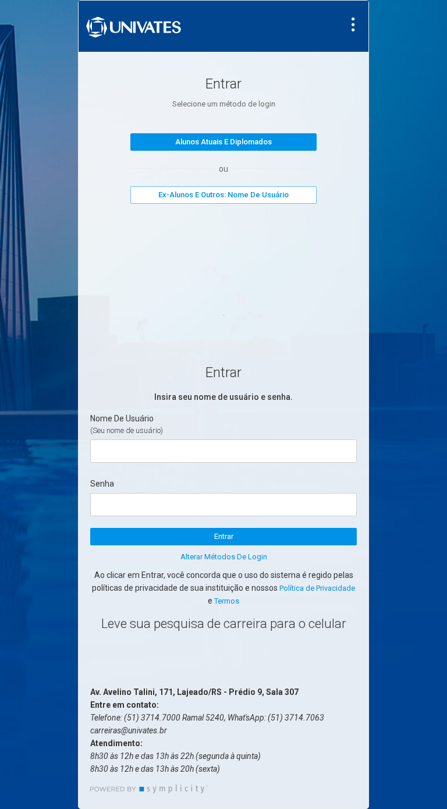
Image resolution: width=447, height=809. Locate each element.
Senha (102, 483)
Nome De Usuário (122, 418)
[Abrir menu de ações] (353, 24)
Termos (226, 601)
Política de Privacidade (317, 588)
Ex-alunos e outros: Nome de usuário (223, 194)
